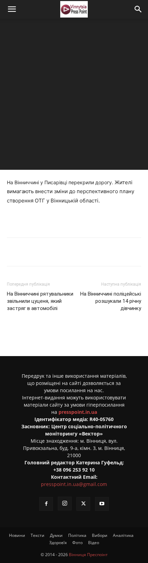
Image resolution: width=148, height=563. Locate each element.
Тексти (37, 535)
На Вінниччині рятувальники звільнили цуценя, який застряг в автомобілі (40, 301)
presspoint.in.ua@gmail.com (74, 484)
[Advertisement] (74, 96)
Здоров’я (58, 542)
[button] (12, 9)
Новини (17, 535)
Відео (93, 542)
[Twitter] (51, 252)
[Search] (138, 9)
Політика (77, 535)
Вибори (99, 535)
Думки (56, 535)
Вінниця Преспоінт (88, 555)
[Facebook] (35, 252)
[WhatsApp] (99, 252)
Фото (77, 542)
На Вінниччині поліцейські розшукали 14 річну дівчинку (110, 301)
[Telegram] (67, 252)
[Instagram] (65, 503)
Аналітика (123, 535)
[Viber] (83, 252)
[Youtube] (102, 504)
